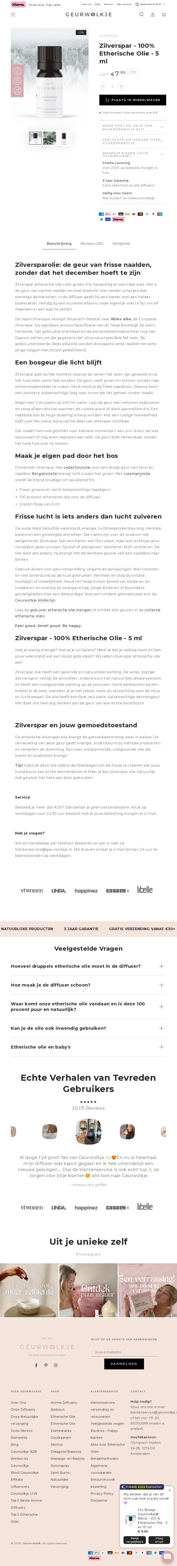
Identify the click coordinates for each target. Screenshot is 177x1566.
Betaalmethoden (104, 1459)
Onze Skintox (21, 1431)
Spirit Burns (60, 1473)
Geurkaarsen (61, 1438)
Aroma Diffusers (64, 1403)
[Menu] (13, 14)
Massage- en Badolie (68, 1459)
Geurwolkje (108, 35)
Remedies (19, 1438)
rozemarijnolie (137, 474)
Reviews (108, 4)
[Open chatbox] (167, 1557)
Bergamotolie (44, 474)
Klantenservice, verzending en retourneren (103, 1410)
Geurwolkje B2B (24, 1452)
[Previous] (15, 1131)
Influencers (20, 1487)
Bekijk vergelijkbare (134, 1540)
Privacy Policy (102, 1494)
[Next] (162, 1131)
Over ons (86, 4)
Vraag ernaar (159, 1540)
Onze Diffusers (23, 1410)
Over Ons (18, 1403)
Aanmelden (124, 1364)
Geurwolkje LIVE (24, 1494)
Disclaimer (99, 1500)
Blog (97, 4)
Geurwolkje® (32, 1543)
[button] (141, 14)
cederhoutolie (77, 467)
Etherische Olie (63, 1417)
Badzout (58, 1410)
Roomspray (60, 1466)
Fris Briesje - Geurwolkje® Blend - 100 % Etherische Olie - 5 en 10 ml (152, 1518)
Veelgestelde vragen (107, 1424)
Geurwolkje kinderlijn (35, 600)
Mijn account (124, 4)
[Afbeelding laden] (35, 138)
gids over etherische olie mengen (61, 610)
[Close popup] (169, 1490)
